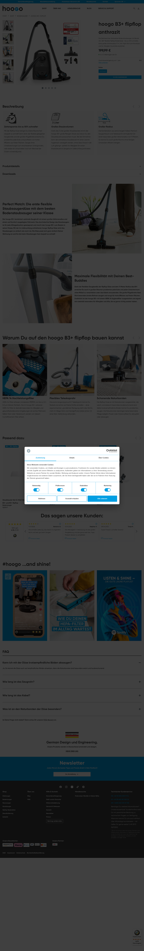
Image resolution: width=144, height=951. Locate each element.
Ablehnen (41, 499)
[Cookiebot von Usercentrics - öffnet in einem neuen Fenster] (108, 450)
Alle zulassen (102, 499)
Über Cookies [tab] (104, 458)
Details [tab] (72, 458)
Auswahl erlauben (72, 499)
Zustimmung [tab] (40, 458)
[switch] (60, 490)
